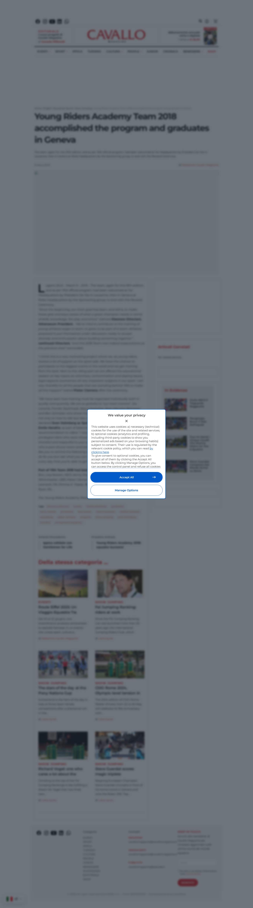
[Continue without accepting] (126, 421)
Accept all (126, 477)
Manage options (126, 490)
